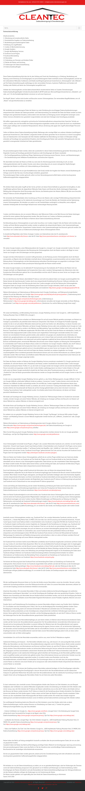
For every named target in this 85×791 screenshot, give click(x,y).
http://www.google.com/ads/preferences (28, 303)
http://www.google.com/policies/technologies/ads (25, 299)
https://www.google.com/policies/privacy (20, 428)
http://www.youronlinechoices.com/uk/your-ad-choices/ (57, 236)
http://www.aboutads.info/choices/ (34, 503)
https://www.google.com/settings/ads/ (62, 715)
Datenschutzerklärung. (59, 782)
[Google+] (46, 788)
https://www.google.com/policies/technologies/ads (29, 425)
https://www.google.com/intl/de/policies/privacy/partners (49, 294)
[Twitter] (42, 788)
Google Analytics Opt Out (49, 784)
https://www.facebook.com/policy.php (42, 557)
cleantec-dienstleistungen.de (23, 782)
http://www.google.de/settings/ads (25, 301)
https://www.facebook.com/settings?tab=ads (62, 501)
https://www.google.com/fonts (37, 711)
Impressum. (48, 782)
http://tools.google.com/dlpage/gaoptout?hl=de (64, 288)
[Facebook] (38, 788)
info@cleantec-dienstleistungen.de (56, 2)
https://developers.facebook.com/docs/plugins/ (42, 453)
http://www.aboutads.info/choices (17, 236)
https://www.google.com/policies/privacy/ (30, 715)
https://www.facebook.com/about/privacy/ (47, 490)
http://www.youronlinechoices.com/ (68, 503)
